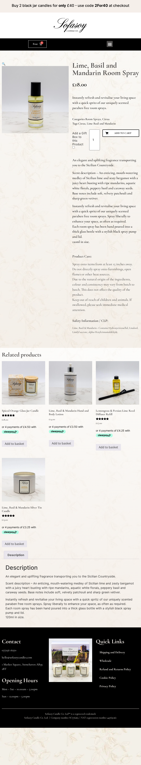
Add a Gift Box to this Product (79, 138)
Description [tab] (16, 555)
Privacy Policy (108, 686)
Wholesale (105, 661)
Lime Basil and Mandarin (101, 123)
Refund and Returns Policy (115, 669)
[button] (110, 44)
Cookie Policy (108, 678)
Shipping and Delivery (112, 652)
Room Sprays (93, 119)
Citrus (105, 119)
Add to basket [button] (14, 444)
